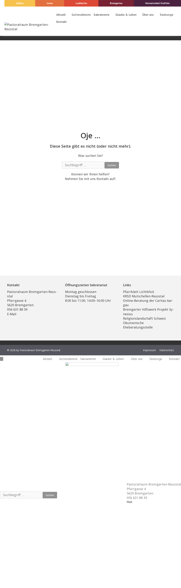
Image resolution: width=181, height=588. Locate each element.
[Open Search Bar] (58, 28)
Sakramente (101, 15)
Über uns (148, 15)
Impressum (149, 350)
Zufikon (20, 3)
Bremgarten (116, 3)
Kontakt (61, 22)
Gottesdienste (81, 15)
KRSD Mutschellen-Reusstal (143, 296)
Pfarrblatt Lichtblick (138, 292)
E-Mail (11, 314)
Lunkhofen (81, 3)
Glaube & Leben (125, 15)
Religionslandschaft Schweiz (144, 318)
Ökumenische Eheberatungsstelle (138, 325)
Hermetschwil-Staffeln (157, 3)
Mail (129, 502)
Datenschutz (166, 350)
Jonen (50, 3)
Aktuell (61, 15)
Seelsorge (166, 15)
